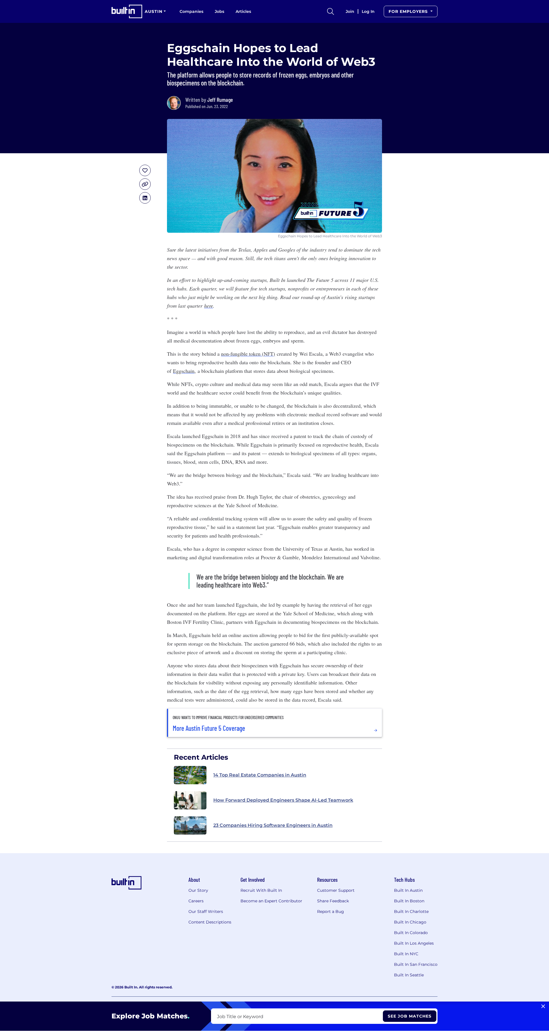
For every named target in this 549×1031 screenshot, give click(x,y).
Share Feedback (333, 900)
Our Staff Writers (205, 911)
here (208, 305)
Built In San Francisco (415, 964)
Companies (191, 11)
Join (350, 11)
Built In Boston (409, 900)
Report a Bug (330, 911)
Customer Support (336, 890)
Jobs (219, 11)
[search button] (331, 11)
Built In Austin (408, 890)
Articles (243, 11)
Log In (368, 11)
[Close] (543, 1006)
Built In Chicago (410, 922)
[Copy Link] (145, 184)
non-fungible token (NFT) (248, 353)
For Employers (409, 11)
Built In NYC (406, 953)
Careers (196, 900)
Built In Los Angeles (414, 943)
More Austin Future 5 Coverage (209, 728)
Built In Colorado (411, 932)
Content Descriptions (209, 922)
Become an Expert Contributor (271, 900)
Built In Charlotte (411, 911)
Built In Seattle (409, 975)
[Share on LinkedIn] (145, 198)
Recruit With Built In (261, 890)
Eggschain (183, 370)
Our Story (198, 890)
